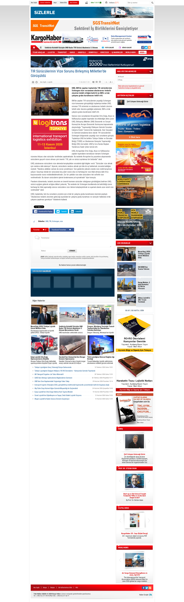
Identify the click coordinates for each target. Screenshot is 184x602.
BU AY (127, 311)
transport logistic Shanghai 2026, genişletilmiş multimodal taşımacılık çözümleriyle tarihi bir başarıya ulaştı (72, 385)
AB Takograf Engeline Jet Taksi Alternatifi (49, 374)
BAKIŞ (120, 429)
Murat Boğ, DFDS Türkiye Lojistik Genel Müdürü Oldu (144, 255)
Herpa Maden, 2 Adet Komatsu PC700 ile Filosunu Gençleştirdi (144, 285)
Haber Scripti (143, 595)
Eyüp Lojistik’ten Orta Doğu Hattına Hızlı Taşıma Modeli (54, 392)
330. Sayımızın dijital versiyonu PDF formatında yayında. (134, 536)
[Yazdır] (100, 82)
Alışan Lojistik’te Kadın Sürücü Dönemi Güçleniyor (52, 399)
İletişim (52, 587)
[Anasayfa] (35, 47)
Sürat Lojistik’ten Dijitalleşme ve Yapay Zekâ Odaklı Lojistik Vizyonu (58, 395)
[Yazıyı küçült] (105, 82)
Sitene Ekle (63, 3)
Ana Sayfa (34, 3)
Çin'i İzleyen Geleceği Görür (137, 102)
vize (61, 221)
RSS (77, 587)
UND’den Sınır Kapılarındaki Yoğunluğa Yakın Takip (52, 381)
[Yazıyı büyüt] (111, 82)
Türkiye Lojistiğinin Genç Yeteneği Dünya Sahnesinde (53, 367)
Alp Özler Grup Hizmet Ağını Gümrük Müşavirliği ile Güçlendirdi (56, 388)
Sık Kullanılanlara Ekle (65, 587)
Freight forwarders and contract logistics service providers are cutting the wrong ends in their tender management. (134, 498)
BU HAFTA (135, 311)
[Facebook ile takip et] (142, 47)
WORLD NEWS (123, 548)
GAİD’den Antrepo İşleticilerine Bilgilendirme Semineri (53, 378)
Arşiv (55, 3)
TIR (50, 221)
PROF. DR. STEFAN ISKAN (127, 468)
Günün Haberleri (45, 3)
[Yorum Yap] (93, 82)
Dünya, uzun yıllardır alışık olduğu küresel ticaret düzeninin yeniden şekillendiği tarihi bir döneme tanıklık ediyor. (134, 458)
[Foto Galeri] (108, 47)
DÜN (142, 311)
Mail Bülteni (73, 3)
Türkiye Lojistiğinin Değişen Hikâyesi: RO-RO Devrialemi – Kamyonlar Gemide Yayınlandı (65, 371)
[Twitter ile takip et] (146, 47)
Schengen (55, 221)
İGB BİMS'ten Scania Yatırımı (143, 268)
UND (46, 221)
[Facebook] (33, 82)
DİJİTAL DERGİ (123, 508)
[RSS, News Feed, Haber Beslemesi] (149, 47)
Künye (45, 587)
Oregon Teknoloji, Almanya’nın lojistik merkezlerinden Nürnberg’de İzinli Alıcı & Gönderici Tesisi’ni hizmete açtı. (100, 330)
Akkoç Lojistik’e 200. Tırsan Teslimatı (59, 48)
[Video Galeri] (125, 47)
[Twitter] (36, 82)
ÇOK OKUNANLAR (123, 243)
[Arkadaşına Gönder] (97, 82)
